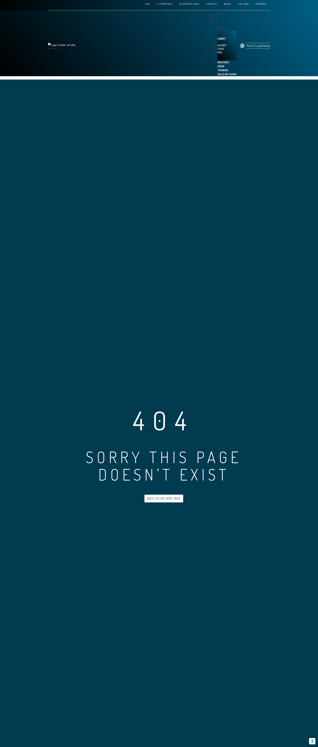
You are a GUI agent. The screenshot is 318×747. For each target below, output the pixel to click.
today (220, 49)
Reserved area (190, 3)
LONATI (221, 38)
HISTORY (221, 45)
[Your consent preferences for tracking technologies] (312, 741)
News (227, 3)
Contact (211, 3)
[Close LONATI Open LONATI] (220, 29)
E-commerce (165, 3)
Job (147, 3)
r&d (219, 52)
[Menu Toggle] (214, 18)
